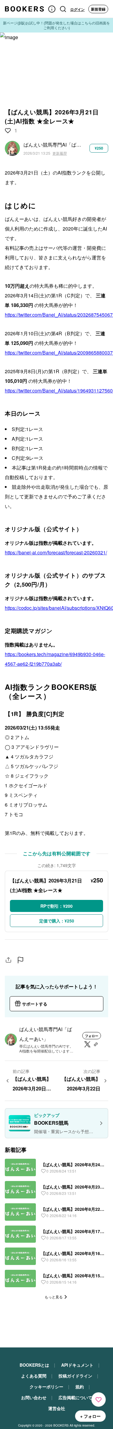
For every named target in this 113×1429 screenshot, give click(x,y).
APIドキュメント (77, 1365)
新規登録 (98, 9)
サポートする (34, 1004)
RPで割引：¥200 (56, 906)
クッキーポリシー (46, 1387)
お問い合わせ (33, 1397)
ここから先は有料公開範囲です (56, 853)
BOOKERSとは (34, 1365)
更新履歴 (59, 153)
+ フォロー (90, 1416)
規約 (79, 1387)
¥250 (99, 148)
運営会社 (56, 1408)
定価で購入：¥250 (56, 921)
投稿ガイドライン (75, 1376)
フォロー (91, 1035)
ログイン (77, 9)
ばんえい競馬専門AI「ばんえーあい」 (53, 144)
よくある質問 (33, 1376)
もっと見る (54, 1296)
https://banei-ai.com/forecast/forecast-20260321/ (56, 552)
